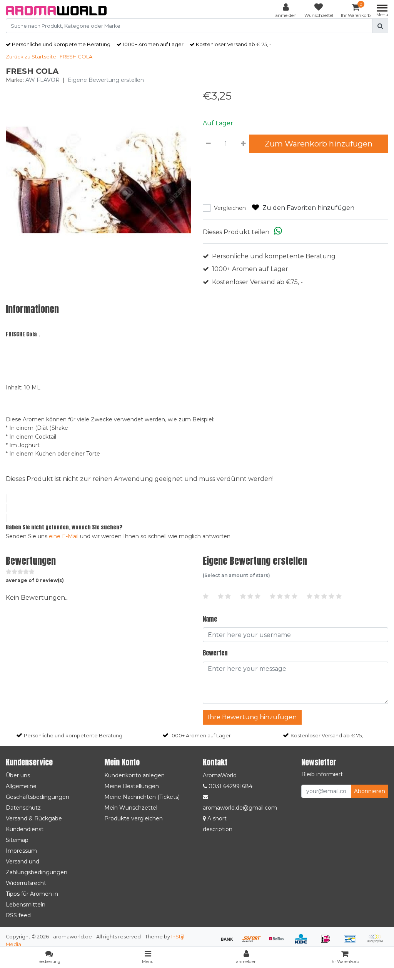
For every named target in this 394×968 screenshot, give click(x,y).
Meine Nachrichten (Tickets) (142, 796)
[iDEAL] (328, 942)
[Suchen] (380, 26)
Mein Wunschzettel (130, 807)
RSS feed (18, 915)
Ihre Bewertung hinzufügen (252, 717)
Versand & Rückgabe (34, 818)
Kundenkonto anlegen (134, 775)
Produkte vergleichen (133, 818)
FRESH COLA (76, 56)
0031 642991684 (229, 786)
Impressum (21, 850)
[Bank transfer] (229, 942)
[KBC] (303, 942)
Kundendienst (24, 829)
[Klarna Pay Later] (376, 942)
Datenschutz (23, 807)
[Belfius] (279, 942)
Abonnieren (369, 791)
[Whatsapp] (278, 232)
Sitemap (17, 840)
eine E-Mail (63, 536)
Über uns (18, 775)
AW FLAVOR (42, 80)
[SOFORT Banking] (254, 942)
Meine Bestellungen (131, 786)
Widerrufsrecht (26, 883)
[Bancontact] (353, 942)
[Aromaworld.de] (56, 10)
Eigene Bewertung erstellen (106, 80)
